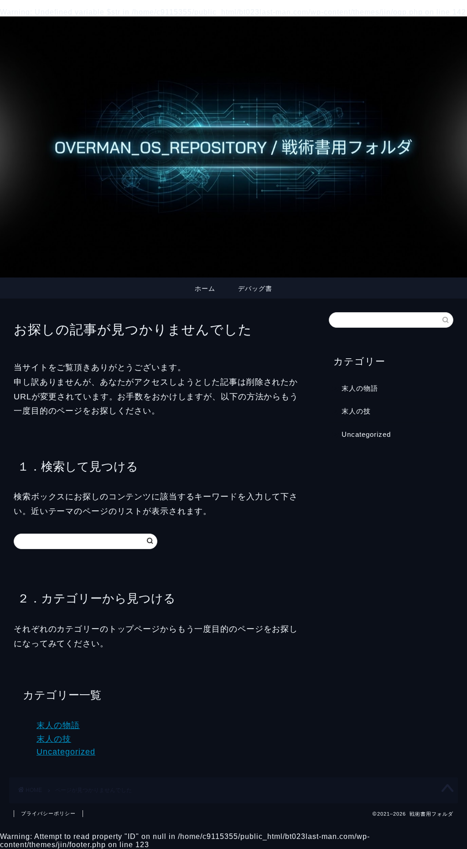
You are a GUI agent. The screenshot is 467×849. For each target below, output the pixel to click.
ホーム (205, 288)
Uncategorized (65, 751)
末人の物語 (58, 725)
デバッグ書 (255, 288)
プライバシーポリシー (48, 813)
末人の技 (53, 739)
